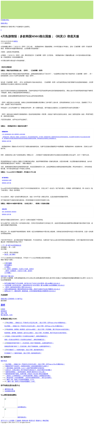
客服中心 (39, 420)
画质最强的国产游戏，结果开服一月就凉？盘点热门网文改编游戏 (27, 374)
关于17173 (4, 420)
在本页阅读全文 (16, 245)
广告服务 (18, 420)
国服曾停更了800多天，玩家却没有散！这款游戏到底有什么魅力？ (27, 366)
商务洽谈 (25, 420)
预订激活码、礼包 (6, 315)
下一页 (5, 245)
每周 (2, 361)
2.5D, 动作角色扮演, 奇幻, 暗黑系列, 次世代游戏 (13, 134)
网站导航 (46, 420)
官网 (2, 276)
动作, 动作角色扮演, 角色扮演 (9, 211)
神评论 (15, 41)
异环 (3, 305)
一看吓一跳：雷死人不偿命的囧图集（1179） (20, 379)
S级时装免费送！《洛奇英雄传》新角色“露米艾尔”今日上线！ (26, 372)
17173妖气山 (18, 298)
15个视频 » (7, 272)
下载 (8, 276)
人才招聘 (11, 420)
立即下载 (9, 141)
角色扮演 (4, 311)
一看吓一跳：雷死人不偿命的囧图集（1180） (21, 381)
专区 (5, 276)
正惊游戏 (11, 298)
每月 (5, 361)
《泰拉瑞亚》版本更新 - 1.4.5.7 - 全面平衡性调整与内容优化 (25, 368)
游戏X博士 (4, 298)
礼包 (12, 276)
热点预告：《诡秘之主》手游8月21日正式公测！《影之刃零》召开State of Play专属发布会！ (35, 364)
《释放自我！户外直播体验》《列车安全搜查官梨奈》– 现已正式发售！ (29, 377)
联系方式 (32, 420)
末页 (9, 245)
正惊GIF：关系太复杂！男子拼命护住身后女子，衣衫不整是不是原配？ (29, 370)
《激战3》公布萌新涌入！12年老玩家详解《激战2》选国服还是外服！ (28, 375)
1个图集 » (7, 267)
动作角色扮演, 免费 (6, 180)
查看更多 (4, 141)
